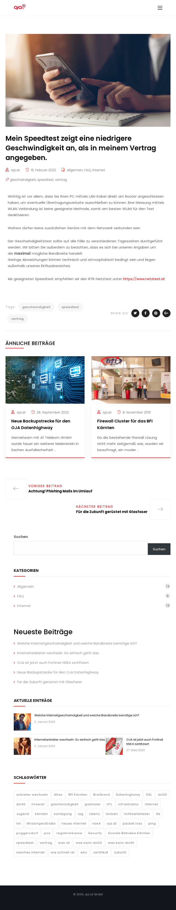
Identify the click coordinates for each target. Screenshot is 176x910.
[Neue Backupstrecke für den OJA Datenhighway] (45, 379)
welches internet (30, 852)
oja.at (15, 170)
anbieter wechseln (32, 794)
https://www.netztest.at (144, 278)
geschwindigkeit (23, 179)
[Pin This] (156, 313)
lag (80, 814)
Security (95, 833)
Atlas (58, 794)
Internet (98, 170)
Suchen (21, 536)
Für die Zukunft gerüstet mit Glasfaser (49, 681)
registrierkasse (69, 833)
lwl (18, 823)
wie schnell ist (62, 852)
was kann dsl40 (121, 843)
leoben (112, 814)
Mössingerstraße (41, 823)
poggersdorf (27, 833)
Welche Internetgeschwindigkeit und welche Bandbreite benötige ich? (77, 643)
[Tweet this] (135, 313)
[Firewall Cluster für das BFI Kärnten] (130, 379)
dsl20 (162, 794)
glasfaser (93, 804)
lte (158, 814)
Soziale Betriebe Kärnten (129, 833)
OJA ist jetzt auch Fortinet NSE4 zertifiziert (53, 662)
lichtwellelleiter (137, 814)
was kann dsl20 (89, 843)
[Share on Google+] (166, 313)
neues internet (74, 823)
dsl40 (21, 804)
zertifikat (100, 852)
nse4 (96, 823)
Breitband (101, 794)
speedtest (45, 179)
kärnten (41, 814)
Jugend (22, 814)
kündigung (63, 814)
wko (83, 852)
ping (152, 823)
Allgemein (75, 170)
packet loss (132, 823)
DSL (149, 794)
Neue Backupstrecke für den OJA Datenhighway (58, 672)
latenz (94, 814)
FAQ (87, 170)
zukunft (120, 852)
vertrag (61, 179)
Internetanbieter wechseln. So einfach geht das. (58, 653)
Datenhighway (128, 794)
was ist (64, 843)
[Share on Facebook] (146, 313)
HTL (109, 804)
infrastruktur (128, 804)
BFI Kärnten (78, 794)
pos (47, 833)
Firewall (38, 804)
